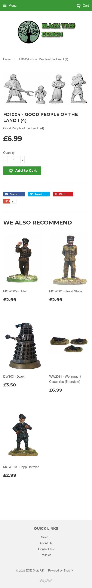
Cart (85, 5)
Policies (46, 554)
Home (6, 59)
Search (46, 537)
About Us (46, 543)
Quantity (9, 152)
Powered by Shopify (60, 570)
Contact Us (46, 549)
